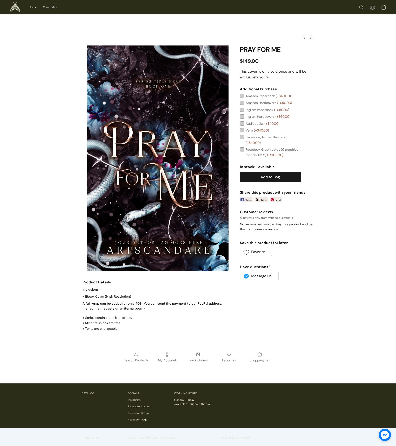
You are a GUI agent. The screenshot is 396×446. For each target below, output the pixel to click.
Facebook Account (140, 406)
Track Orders (198, 360)
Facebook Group (138, 413)
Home (32, 7)
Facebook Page (137, 419)
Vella (257, 130)
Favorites (229, 360)
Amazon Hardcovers (269, 103)
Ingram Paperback (267, 110)
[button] (15, 7)
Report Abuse (90, 437)
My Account (167, 360)
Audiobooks (262, 123)
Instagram (134, 399)
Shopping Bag (260, 360)
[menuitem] (305, 38)
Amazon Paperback (268, 96)
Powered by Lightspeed (235, 437)
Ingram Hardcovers (268, 116)
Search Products (136, 360)
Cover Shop (50, 7)
